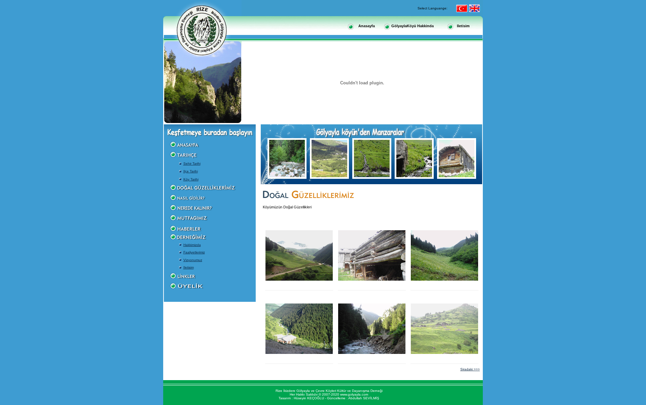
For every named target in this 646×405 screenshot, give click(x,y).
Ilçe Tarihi (190, 171)
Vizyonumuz (192, 260)
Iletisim (188, 267)
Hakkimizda (192, 245)
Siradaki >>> (470, 369)
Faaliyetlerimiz (194, 252)
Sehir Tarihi (192, 163)
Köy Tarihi (191, 179)
